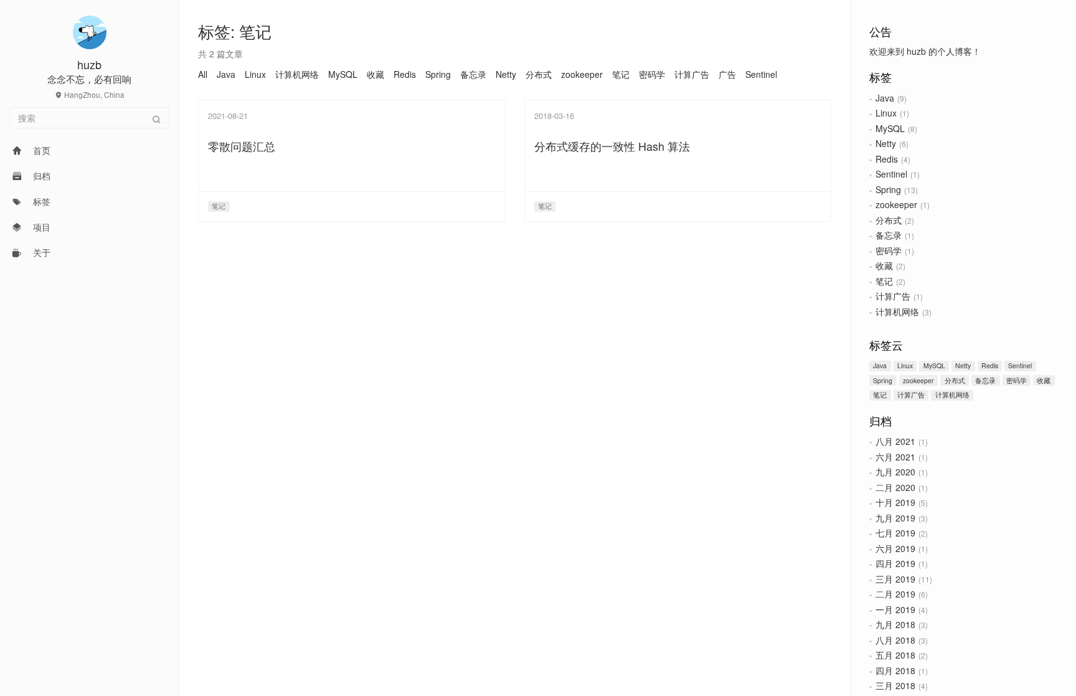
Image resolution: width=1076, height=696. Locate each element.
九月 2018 (895, 624)
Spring (888, 189)
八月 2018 (895, 640)
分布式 (888, 220)
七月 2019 (895, 533)
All (202, 74)
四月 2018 (895, 670)
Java (884, 98)
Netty (885, 143)
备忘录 (888, 235)
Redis (886, 159)
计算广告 (892, 296)
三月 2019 (895, 579)
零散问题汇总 (241, 146)
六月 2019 (895, 548)
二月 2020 (895, 487)
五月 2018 (895, 655)
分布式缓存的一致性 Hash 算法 (612, 146)
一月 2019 (895, 609)
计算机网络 (897, 311)
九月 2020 (895, 471)
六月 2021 (895, 456)
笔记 (884, 281)
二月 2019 (895, 594)
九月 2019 (895, 518)
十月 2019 (895, 502)
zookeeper (896, 204)
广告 (727, 74)
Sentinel (891, 174)
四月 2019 (895, 563)
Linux (886, 113)
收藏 (884, 265)
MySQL (890, 128)
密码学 (888, 250)
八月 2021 (895, 441)
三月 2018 (895, 685)
